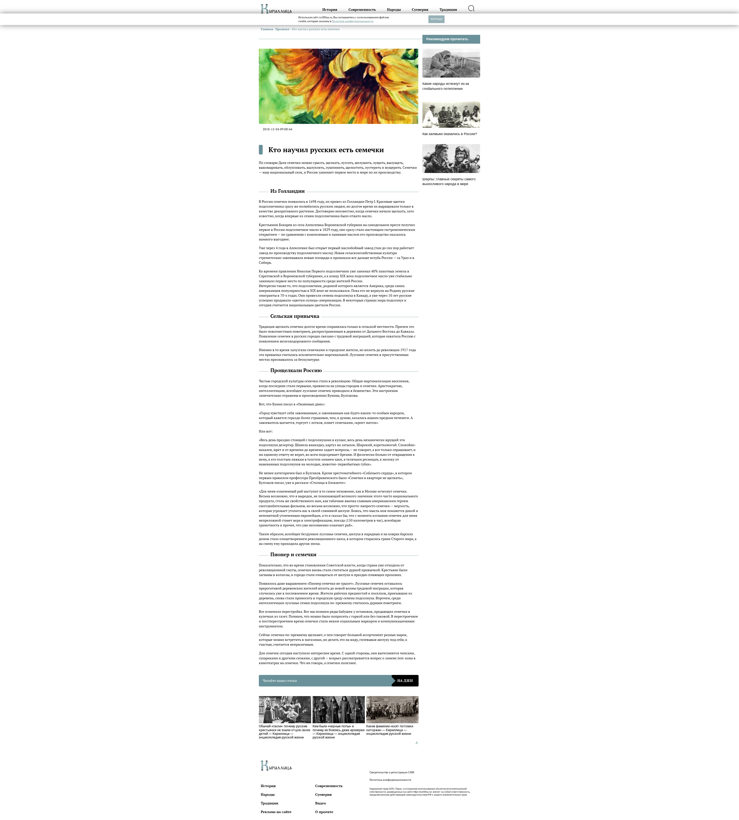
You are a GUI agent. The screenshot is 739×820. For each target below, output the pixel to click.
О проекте (324, 811)
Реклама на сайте (276, 811)
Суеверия (420, 9)
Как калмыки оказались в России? (449, 134)
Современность (362, 9)
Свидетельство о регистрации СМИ (392, 772)
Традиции (448, 9)
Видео (320, 803)
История (329, 9)
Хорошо (436, 19)
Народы (394, 9)
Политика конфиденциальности (390, 780)
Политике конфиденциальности (353, 21)
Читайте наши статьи (338, 680)
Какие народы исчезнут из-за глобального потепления (445, 86)
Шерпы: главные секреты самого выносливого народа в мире (449, 181)
